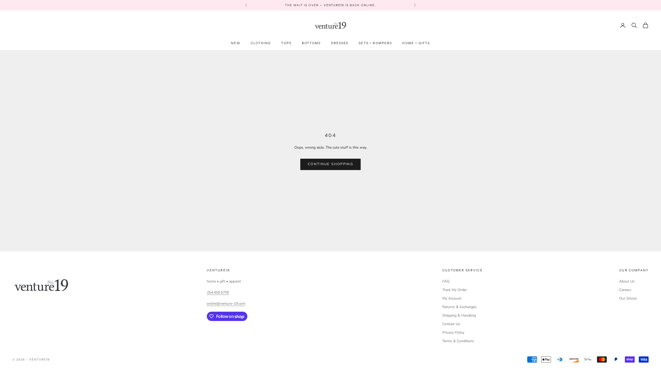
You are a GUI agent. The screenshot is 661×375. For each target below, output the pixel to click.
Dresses (339, 43)
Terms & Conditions (458, 341)
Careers (625, 289)
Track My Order (454, 289)
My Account (451, 298)
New (235, 43)
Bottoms (311, 43)
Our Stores (628, 298)
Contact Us (451, 324)
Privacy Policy (453, 332)
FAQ (446, 281)
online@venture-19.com (226, 303)
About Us (627, 281)
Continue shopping (330, 164)
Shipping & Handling (459, 315)
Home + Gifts (416, 43)
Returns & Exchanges (459, 306)
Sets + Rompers (375, 43)
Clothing (261, 43)
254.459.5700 (218, 292)
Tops (286, 43)
